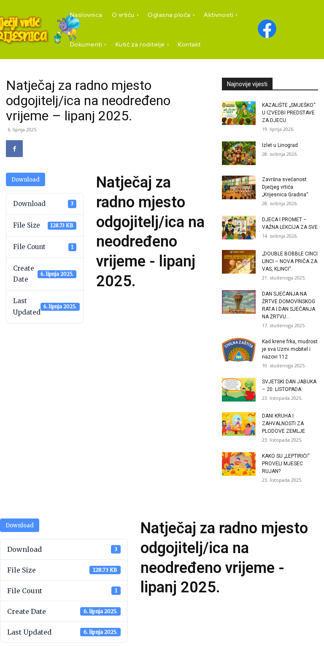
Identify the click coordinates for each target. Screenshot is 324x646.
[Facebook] (14, 148)
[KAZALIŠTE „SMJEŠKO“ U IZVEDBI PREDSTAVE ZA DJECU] (239, 113)
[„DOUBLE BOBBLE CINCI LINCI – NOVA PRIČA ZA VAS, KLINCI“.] (239, 262)
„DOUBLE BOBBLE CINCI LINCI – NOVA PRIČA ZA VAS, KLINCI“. (290, 261)
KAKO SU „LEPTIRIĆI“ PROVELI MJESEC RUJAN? (286, 463)
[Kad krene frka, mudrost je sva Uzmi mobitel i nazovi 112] (239, 349)
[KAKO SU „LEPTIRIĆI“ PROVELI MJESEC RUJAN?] (239, 464)
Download (25, 179)
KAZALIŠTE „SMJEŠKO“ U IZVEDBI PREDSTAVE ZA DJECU (289, 112)
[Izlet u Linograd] (239, 153)
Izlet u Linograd (280, 145)
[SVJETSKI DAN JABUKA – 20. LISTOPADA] (239, 390)
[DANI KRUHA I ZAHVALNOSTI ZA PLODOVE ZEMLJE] (239, 424)
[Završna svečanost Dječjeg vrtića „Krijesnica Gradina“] (239, 187)
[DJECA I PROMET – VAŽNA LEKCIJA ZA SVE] (239, 227)
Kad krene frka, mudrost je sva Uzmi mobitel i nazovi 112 (290, 349)
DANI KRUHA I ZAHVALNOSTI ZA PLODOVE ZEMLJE (283, 423)
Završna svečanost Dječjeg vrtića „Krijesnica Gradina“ (285, 187)
